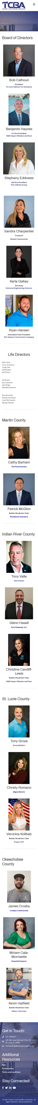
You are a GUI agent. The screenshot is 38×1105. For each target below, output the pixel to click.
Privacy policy (8, 1068)
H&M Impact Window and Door (19, 136)
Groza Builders (19, 745)
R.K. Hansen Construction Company (19, 337)
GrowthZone (28, 1102)
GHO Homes (19, 581)
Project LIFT (19, 842)
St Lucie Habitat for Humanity (19, 87)
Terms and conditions (11, 1072)
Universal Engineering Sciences (19, 288)
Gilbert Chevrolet (19, 1011)
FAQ (3, 1065)
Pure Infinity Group (19, 185)
